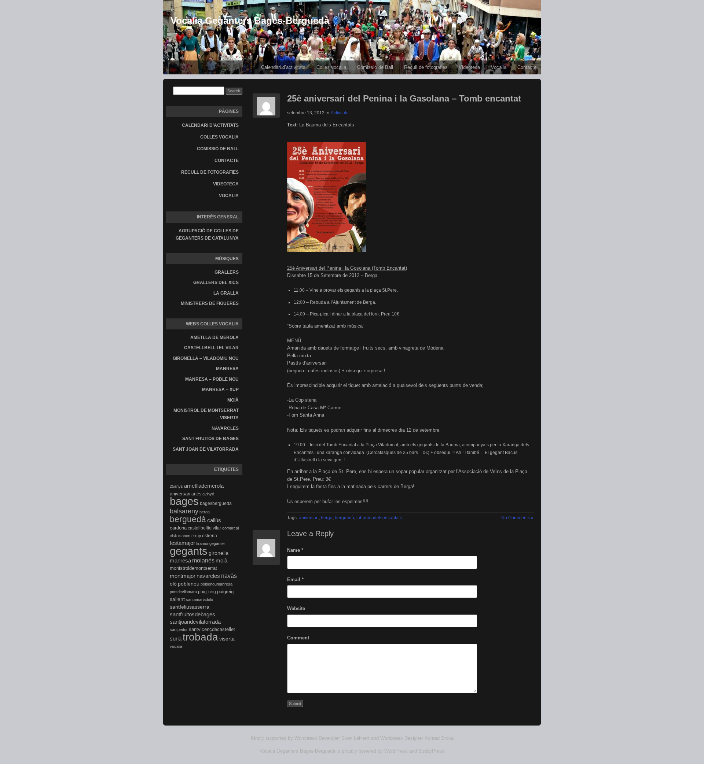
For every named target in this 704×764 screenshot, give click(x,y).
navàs (229, 576)
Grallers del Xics (216, 282)
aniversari (180, 494)
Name (295, 550)
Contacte (526, 67)
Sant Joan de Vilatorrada (206, 449)
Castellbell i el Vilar (211, 347)
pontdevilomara (183, 592)
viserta (227, 639)
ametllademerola (204, 486)
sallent (177, 599)
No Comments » (517, 517)
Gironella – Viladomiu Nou (206, 358)
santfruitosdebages (192, 614)
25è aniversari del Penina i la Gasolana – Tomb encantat (404, 98)
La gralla (226, 293)
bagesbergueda (216, 503)
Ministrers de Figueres (210, 303)
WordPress (396, 751)
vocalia (176, 646)
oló (173, 584)
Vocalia (498, 67)
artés (196, 494)
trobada (200, 637)
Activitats (339, 112)
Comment (298, 638)
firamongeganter (210, 543)
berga (204, 512)
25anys (176, 486)
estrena (209, 535)
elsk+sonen (180, 536)
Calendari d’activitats (283, 67)
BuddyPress (431, 751)
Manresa (227, 368)
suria (176, 639)
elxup (196, 536)
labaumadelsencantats (379, 517)
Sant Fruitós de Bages (210, 438)
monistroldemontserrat (193, 568)
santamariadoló (199, 599)
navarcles (208, 576)
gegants (189, 551)
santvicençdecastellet (212, 629)
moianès (203, 560)
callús (214, 520)
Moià (233, 400)
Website (296, 608)
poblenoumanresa (216, 584)
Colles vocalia (331, 67)
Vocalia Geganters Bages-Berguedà (249, 20)
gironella (218, 553)
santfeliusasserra (189, 607)
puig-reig (207, 591)
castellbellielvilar (204, 528)
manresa (180, 560)
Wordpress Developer (317, 738)
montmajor (182, 576)
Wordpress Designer (401, 738)
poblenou (188, 584)
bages (184, 501)
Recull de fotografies (426, 67)
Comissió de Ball (375, 67)
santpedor (179, 629)
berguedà (188, 519)
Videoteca (469, 67)
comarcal (230, 528)
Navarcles (225, 428)
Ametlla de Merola (214, 337)
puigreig (225, 591)
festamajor (182, 543)
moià (221, 560)
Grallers (226, 272)
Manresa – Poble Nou (212, 379)
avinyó (208, 494)
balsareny (184, 511)
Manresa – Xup (220, 389)
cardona (178, 528)
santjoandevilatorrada (195, 622)
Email (295, 579)
